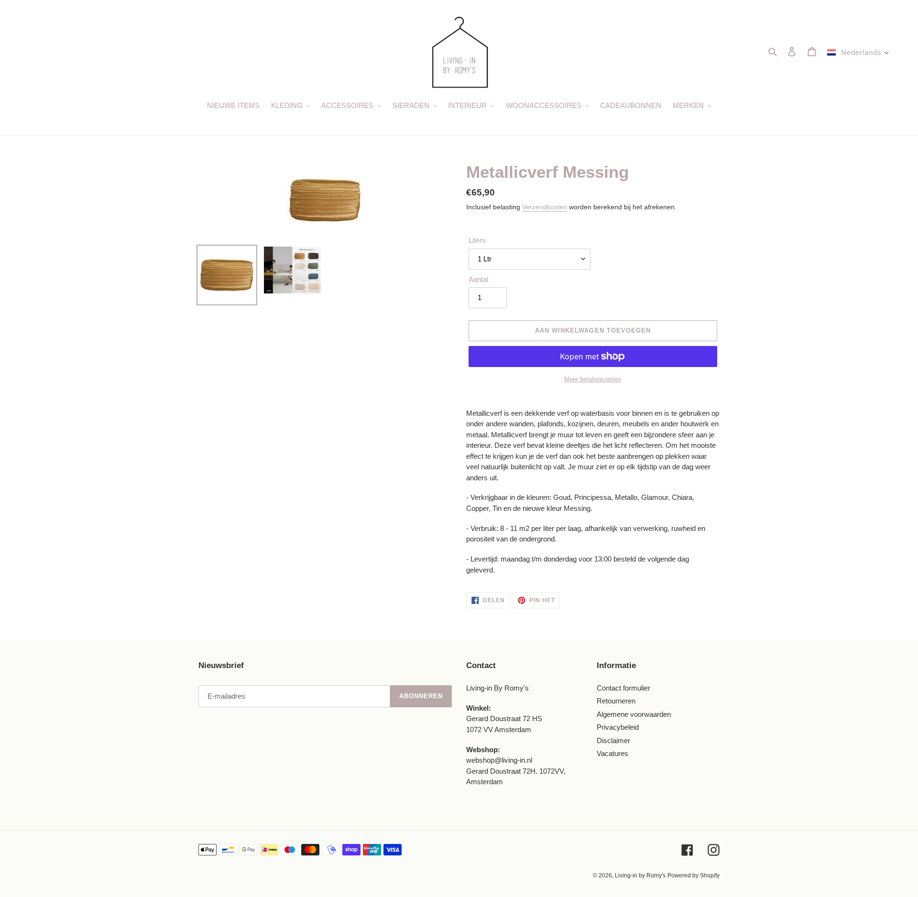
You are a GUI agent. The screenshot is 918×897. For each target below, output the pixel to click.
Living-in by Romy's (640, 875)
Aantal (478, 279)
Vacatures (612, 753)
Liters (477, 240)
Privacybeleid (618, 727)
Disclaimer (613, 740)
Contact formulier (623, 688)
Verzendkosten (544, 207)
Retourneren (616, 701)
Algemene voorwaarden (634, 714)
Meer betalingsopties (593, 379)
